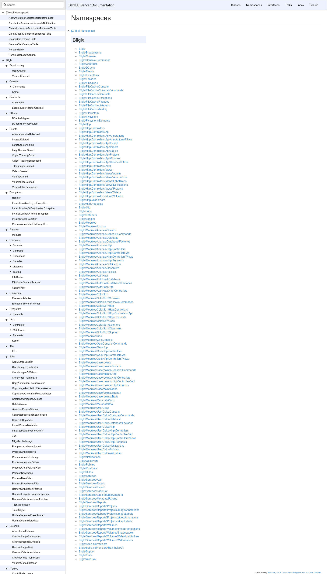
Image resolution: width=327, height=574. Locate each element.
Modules (16, 234)
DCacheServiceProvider (25, 123)
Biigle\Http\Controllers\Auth (95, 166)
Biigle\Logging (87, 219)
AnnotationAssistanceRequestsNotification (32, 23)
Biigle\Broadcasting (90, 52)
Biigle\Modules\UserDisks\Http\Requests (103, 442)
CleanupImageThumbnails (26, 541)
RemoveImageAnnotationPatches (30, 494)
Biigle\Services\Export (92, 483)
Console (13, 81)
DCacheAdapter (20, 118)
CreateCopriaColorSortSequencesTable (30, 33)
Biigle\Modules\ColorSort (93, 294)
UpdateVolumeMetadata (25, 520)
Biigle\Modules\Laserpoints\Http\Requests (104, 385)
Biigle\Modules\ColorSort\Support (98, 332)
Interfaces (274, 5)
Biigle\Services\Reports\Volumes (98, 525)
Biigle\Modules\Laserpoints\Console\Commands (107, 370)
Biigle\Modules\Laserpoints (95, 362)
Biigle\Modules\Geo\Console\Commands (103, 343)
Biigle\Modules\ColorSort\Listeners (99, 324)
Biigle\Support (87, 551)
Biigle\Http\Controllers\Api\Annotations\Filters (105, 139)
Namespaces (254, 5)
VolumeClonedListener (24, 563)
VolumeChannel (20, 76)
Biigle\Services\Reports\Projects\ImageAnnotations (109, 510)
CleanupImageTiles (22, 547)
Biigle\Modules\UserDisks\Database (100, 419)
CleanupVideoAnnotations (26, 552)
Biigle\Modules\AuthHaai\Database (99, 279)
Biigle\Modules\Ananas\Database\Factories (104, 241)
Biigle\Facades (87, 79)
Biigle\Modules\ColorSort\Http (96, 306)
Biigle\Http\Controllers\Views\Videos (100, 192)
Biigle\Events (86, 71)
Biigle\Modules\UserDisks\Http (97, 426)
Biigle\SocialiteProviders (93, 544)
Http (11, 319)
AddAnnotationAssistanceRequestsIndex (31, 17)
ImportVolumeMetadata (24, 425)
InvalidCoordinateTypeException (29, 203)
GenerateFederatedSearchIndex (29, 414)
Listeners (18, 266)
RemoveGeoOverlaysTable (23, 44)
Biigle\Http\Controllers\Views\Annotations (103, 177)
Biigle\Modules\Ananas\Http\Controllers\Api (104, 253)
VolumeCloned (20, 176)
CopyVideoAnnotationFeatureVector (31, 393)
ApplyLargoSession (22, 361)
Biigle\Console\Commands (94, 60)
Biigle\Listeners (88, 215)
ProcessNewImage (22, 473)
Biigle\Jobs (85, 211)
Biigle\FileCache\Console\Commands (101, 90)
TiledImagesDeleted (23, 166)
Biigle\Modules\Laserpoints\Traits (98, 396)
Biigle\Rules (86, 472)
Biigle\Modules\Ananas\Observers (99, 268)
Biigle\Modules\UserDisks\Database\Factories (106, 423)
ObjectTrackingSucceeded (26, 160)
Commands (19, 86)
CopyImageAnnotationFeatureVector (31, 388)
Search (314, 5)
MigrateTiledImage (22, 441)
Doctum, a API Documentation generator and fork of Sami (294, 572)
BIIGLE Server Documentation (91, 4)
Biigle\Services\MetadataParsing (98, 498)
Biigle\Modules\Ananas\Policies (97, 271)
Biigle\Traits (86, 555)
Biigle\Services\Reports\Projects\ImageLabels (106, 513)
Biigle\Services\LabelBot (93, 491)
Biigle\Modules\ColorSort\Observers (100, 328)
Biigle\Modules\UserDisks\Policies (99, 449)
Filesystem (15, 293)
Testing (17, 271)
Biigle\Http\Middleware (92, 200)
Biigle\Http (85, 124)
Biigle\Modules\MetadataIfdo (96, 404)
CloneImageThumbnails (25, 367)
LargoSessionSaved (23, 150)
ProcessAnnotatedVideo (25, 462)
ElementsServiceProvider (26, 303)
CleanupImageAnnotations (26, 536)
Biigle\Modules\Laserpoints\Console (100, 366)
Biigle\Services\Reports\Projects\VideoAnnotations (109, 517)
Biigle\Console (87, 56)
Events (13, 129)
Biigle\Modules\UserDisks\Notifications (101, 445)
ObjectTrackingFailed (23, 155)
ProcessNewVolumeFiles (25, 483)
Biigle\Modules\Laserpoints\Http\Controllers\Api (107, 381)
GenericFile (18, 287)
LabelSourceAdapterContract (28, 107)
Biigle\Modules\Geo (90, 336)
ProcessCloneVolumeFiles (26, 467)
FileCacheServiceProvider (26, 282)
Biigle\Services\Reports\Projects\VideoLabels (105, 521)
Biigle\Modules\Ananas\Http (95, 245)
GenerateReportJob (22, 420)
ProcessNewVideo (22, 478)
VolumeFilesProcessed (24, 187)
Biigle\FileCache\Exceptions (95, 98)
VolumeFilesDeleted (23, 182)
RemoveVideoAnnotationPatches (30, 499)
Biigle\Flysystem (88, 117)
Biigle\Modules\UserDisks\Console (99, 411)
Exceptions (15, 192)
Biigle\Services (87, 476)
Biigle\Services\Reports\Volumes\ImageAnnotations (109, 529)
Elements (18, 314)
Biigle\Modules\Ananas (92, 226)
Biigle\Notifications (89, 457)
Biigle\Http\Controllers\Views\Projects (101, 188)
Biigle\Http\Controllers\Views (95, 169)
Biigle (9, 60)
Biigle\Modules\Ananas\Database (98, 237)
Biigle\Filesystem (89, 113)
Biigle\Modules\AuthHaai (93, 275)
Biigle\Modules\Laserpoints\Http (98, 374)
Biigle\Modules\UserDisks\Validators (100, 453)
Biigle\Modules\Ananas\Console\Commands (105, 234)
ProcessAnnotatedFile (24, 451)
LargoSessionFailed (23, 144)
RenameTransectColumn (22, 55)
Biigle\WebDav (87, 559)
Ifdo (11, 346)
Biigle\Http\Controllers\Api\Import (98, 147)
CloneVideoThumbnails (24, 377)
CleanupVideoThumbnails (26, 557)
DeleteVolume (19, 404)
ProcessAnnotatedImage (25, 457)
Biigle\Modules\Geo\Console (96, 340)
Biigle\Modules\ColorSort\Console (99, 298)
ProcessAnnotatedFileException (29, 224)
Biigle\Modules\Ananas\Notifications (100, 264)
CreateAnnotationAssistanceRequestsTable (32, 28)
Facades (14, 229)
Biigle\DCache (87, 67)
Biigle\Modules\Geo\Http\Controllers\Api (102, 355)
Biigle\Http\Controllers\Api (94, 132)
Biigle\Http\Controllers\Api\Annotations (101, 135)
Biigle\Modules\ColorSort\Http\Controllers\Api (105, 313)
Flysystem (15, 309)
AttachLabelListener (23, 531)
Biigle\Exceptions (89, 75)
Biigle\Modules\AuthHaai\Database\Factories (105, 283)
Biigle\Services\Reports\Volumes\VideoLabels (106, 540)
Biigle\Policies (87, 464)
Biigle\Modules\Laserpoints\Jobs (98, 389)
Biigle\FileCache (88, 82)
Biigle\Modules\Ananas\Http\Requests (101, 260)
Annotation (18, 102)
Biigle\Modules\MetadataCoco (96, 400)
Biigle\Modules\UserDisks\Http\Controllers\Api (106, 434)
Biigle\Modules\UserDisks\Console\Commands (106, 415)
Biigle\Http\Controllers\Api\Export (98, 143)
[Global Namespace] (17, 12)
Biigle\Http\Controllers (92, 128)
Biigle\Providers (88, 468)
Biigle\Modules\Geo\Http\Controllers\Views (104, 358)
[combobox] (33, 5)
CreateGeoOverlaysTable (22, 39)
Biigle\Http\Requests (91, 203)
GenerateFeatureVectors (25, 409)
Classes (236, 5)
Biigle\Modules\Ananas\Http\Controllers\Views (106, 256)
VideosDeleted (20, 171)
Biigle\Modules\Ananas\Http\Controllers (102, 249)
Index (300, 5)
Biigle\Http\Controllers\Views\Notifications (103, 185)
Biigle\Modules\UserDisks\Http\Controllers (103, 430)
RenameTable (16, 49)
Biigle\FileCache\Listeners (94, 105)
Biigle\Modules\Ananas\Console (98, 230)
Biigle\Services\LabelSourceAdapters (101, 495)
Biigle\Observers (88, 460)
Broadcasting (16, 65)
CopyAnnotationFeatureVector (28, 383)
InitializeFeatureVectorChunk (27, 430)
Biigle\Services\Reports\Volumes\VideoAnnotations (109, 536)
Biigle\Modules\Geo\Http (93, 347)
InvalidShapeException (24, 219)
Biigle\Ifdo (84, 207)
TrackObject (18, 510)
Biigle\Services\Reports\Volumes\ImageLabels (106, 532)
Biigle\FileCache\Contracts (94, 94)
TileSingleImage (21, 504)
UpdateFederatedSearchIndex (28, 515)
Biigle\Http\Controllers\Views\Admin (100, 173)
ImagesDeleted (20, 139)
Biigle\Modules (87, 222)
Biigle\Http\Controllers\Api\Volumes (99, 158)
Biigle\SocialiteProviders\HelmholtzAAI (101, 547)
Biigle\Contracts (88, 64)
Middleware (19, 330)
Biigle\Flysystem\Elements (94, 120)
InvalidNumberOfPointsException (30, 213)
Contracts (14, 97)
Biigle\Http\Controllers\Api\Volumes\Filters (103, 162)
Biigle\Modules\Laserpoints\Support (100, 392)
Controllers (19, 324)
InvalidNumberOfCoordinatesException (33, 208)
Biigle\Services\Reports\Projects (98, 506)
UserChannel (19, 70)
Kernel (15, 92)
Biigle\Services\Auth (90, 479)
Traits (288, 5)
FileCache (14, 240)
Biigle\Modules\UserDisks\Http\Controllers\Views (107, 438)
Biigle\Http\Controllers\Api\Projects (99, 154)
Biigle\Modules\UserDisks (94, 408)
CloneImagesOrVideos (24, 372)
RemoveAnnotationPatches (27, 488)
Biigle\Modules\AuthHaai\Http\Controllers (103, 290)
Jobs (12, 356)
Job (14, 436)
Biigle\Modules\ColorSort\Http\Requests (102, 317)
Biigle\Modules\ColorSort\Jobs (97, 321)
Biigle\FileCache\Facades (94, 101)
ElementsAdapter (21, 298)
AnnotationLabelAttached (26, 134)
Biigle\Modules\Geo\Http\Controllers (100, 351)
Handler (16, 197)
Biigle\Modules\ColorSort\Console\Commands (106, 302)
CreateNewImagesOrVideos (27, 398)
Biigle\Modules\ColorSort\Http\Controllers (103, 309)
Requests (18, 335)
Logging (13, 568)
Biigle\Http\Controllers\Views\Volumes (101, 196)
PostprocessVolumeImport (26, 446)
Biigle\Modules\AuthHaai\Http (96, 287)
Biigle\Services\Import (92, 487)
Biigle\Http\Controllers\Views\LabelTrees (103, 181)
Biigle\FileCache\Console (94, 86)
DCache (13, 113)
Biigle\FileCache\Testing (93, 109)
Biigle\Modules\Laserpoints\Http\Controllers (104, 377)
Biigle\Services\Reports (92, 502)
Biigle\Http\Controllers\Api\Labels (98, 151)
